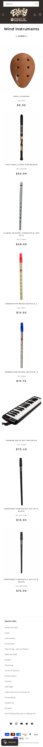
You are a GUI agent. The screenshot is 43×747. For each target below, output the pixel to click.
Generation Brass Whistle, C (21, 304)
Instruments (10, 638)
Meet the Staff (11, 654)
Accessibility (10, 697)
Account (8, 708)
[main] (21, 322)
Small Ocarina (21, 96)
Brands (8, 660)
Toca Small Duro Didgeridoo (21, 165)
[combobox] (21, 4)
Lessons (8, 681)
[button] (3, 14)
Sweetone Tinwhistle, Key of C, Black (21, 510)
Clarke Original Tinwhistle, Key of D (21, 234)
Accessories (10, 644)
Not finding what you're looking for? (20, 713)
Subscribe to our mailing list (17, 692)
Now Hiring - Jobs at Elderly (17, 649)
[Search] (36, 4)
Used (7, 633)
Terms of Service (12, 670)
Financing (9, 665)
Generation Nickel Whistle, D (21, 372)
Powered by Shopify (31, 743)
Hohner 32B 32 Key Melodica (21, 440)
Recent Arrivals (11, 627)
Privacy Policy (10, 676)
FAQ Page (9, 686)
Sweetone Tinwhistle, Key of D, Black (21, 581)
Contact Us (9, 703)
